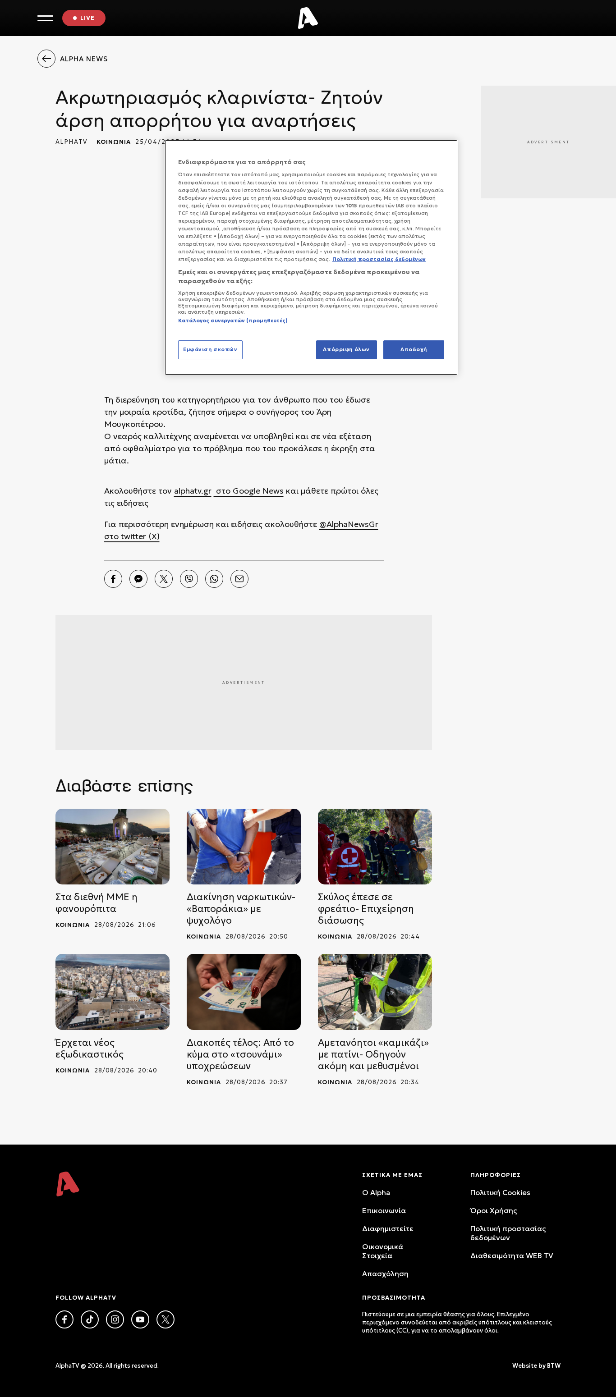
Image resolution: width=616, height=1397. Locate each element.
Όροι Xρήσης (493, 1210)
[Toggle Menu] (45, 18)
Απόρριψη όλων (346, 349)
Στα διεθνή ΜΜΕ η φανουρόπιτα (96, 903)
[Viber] (189, 579)
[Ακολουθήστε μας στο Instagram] (115, 1319)
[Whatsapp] (214, 579)
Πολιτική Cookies (500, 1192)
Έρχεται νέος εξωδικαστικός (89, 1048)
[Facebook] (113, 579)
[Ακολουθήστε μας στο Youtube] (140, 1319)
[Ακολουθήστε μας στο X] (165, 1319)
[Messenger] (138, 579)
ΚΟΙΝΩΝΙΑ (114, 142)
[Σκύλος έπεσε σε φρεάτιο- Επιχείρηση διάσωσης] (375, 847)
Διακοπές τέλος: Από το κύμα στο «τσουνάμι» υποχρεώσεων (240, 1054)
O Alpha (376, 1192)
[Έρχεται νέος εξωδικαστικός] (112, 992)
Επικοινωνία (384, 1210)
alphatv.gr (192, 491)
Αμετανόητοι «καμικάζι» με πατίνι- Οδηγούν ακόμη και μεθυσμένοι (373, 1054)
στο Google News (249, 491)
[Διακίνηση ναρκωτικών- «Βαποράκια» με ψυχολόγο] (244, 847)
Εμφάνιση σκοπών (210, 349)
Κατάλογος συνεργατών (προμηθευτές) (233, 320)
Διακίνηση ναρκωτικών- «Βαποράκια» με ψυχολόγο (241, 908)
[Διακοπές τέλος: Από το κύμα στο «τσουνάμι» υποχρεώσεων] (244, 992)
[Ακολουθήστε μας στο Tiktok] (90, 1319)
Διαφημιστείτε (388, 1228)
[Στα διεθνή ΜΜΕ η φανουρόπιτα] (112, 847)
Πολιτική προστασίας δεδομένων (508, 1233)
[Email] (239, 579)
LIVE (87, 18)
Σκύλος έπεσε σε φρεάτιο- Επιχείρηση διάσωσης (366, 908)
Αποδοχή (413, 349)
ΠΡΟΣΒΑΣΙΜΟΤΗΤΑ (393, 1297)
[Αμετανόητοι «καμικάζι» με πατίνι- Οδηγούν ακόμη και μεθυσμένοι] (375, 992)
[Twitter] (164, 579)
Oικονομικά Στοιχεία (382, 1251)
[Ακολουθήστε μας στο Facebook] (64, 1319)
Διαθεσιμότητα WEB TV (511, 1255)
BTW (554, 1366)
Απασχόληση (385, 1273)
